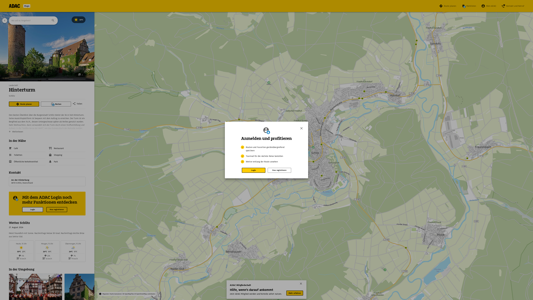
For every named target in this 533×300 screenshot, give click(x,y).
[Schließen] (301, 128)
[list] (266, 154)
